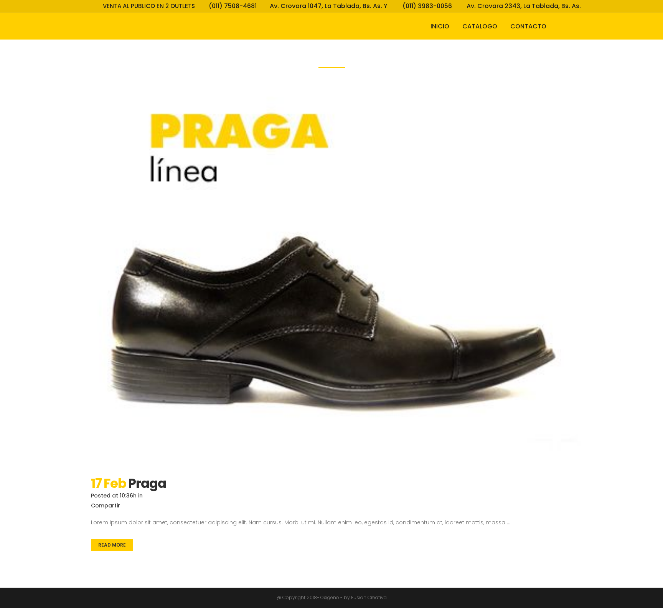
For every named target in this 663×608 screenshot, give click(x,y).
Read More (112, 545)
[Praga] (331, 257)
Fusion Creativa (369, 597)
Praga (147, 483)
